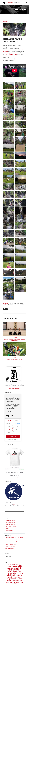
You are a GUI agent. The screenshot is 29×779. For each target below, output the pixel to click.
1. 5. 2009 (14, 357)
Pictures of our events (14, 303)
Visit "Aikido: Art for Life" (14, 388)
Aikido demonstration (13, 565)
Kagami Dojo (11, 52)
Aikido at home (12, 564)
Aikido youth (21, 304)
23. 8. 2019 (5, 21)
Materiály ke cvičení (10, 524)
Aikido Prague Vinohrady (11, 54)
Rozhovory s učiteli (10, 522)
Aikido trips (10, 306)
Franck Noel (17, 577)
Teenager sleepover (10, 546)
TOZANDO (15, 504)
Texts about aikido (10, 520)
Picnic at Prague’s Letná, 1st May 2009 (14, 359)
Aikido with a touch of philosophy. (14, 541)
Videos (21, 303)
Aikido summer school (13, 571)
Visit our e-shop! (14, 477)
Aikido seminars (15, 569)
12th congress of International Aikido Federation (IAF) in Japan (15, 340)
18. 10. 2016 (14, 337)
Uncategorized (9, 530)
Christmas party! (10, 548)
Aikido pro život (13, 568)
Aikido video (10, 304)
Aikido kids (16, 304)
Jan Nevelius (15, 582)
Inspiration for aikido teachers (14, 579)
